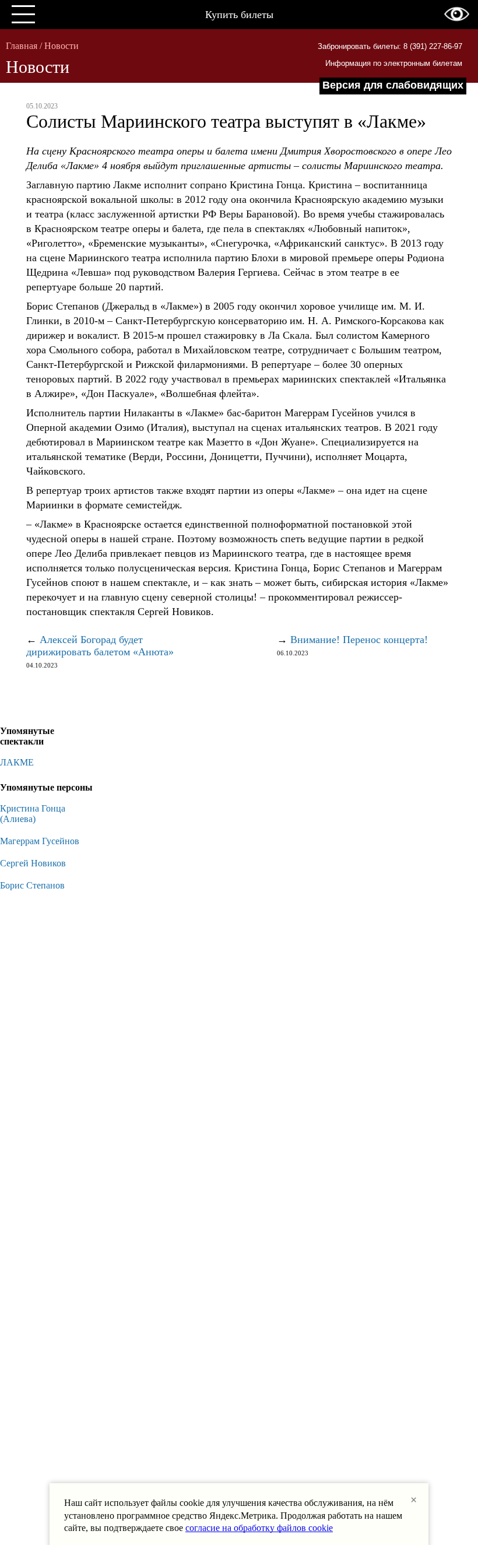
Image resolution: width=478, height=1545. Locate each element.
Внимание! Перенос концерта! (359, 639)
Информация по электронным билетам (393, 63)
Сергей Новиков (33, 863)
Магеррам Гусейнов (39, 841)
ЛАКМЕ (17, 762)
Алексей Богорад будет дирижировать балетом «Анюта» (100, 646)
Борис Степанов (32, 885)
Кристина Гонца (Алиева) (32, 813)
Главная (21, 46)
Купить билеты (239, 14)
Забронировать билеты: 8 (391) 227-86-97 (390, 46)
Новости (61, 46)
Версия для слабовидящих (392, 85)
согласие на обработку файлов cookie (259, 1528)
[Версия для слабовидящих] (456, 14)
